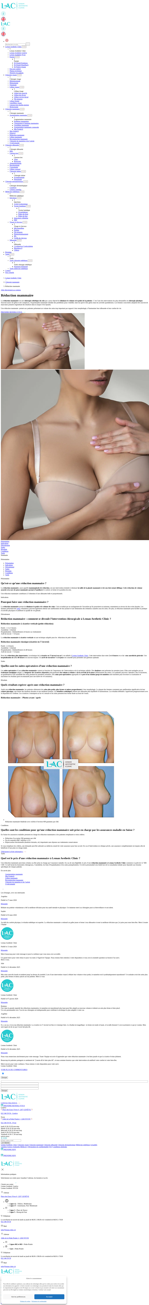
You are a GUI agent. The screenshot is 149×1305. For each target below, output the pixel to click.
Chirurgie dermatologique (66, 1145)
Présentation (9, 563)
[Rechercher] (28, 44)
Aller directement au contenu (11, 290)
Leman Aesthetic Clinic (80, 655)
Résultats (8, 571)
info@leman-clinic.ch (8, 1230)
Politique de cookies (25, 1301)
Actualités (93, 1145)
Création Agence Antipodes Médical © (14, 1147)
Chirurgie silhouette (50, 1145)
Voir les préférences (18, 1297)
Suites (7, 569)
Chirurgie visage (23, 1145)
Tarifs (7, 575)
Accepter (49, 1297)
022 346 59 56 (6, 1222)
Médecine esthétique (83, 1145)
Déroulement (9, 567)
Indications (9, 565)
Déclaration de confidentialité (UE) (40, 1147)
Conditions (9, 573)
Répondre (4, 904)
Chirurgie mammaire (36, 1145)
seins (18, 608)
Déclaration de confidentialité (39, 1301)
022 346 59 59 (6, 1258)
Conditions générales (60, 1147)
